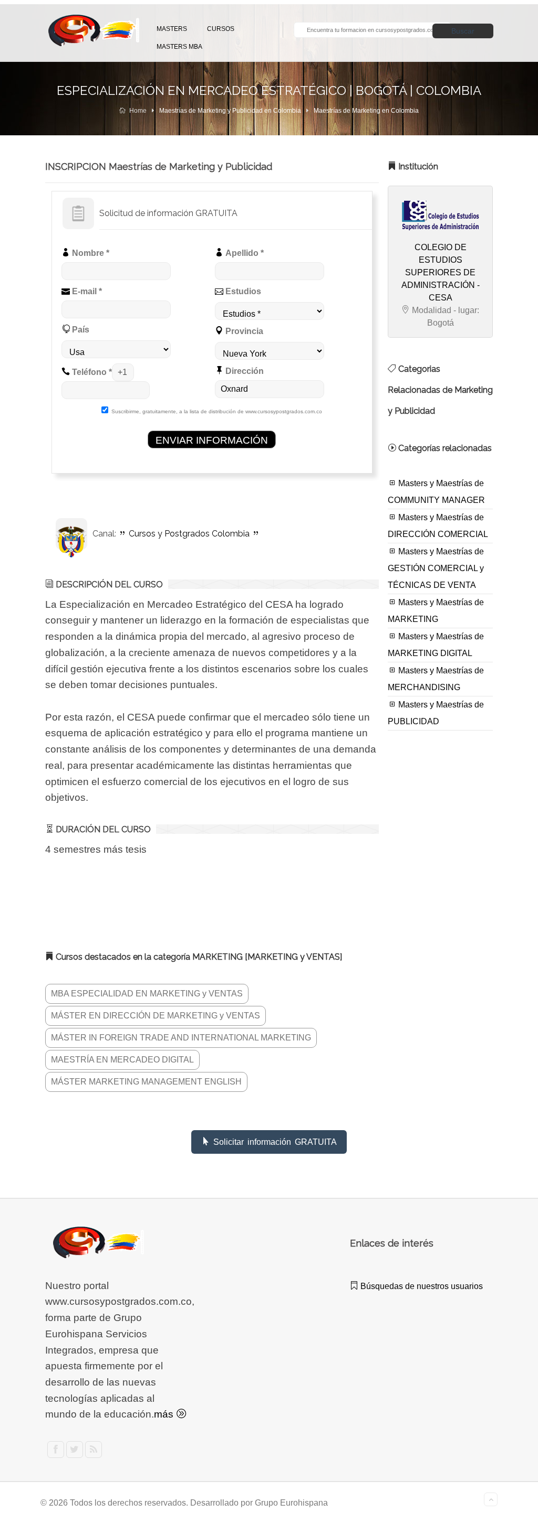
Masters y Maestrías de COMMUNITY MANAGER (436, 492)
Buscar (462, 31)
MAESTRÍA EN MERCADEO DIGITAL (122, 1059)
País (79, 329)
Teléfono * (91, 372)
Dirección (243, 371)
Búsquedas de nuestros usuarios (420, 1286)
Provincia (243, 331)
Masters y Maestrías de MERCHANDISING (436, 679)
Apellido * (243, 253)
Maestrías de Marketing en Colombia (366, 110)
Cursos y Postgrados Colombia (189, 534)
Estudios (242, 291)
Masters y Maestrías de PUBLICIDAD (436, 713)
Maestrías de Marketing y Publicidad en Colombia (230, 110)
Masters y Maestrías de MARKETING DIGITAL (436, 645)
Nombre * (89, 253)
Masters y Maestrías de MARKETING (436, 611)
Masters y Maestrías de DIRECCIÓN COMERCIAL (438, 526)
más (165, 1414)
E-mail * (86, 291)
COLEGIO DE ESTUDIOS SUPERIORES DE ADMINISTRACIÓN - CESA (440, 272)
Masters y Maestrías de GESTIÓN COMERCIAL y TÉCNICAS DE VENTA (436, 568)
